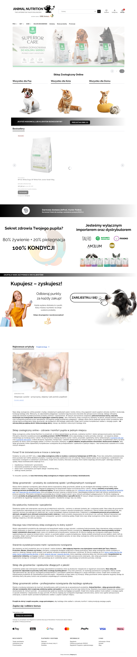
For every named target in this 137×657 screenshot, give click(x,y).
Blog (100, 645)
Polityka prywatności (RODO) (79, 643)
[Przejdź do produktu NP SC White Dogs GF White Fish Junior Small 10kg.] (41, 155)
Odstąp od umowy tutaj (48, 643)
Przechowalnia (17, 645)
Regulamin (73, 641)
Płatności (44, 641)
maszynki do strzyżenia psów (29, 492)
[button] (99, 11)
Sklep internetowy (67, 654)
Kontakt (101, 643)
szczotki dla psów (99, 490)
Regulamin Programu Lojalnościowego (81, 645)
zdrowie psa (19, 393)
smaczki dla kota (63, 554)
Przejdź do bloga (41, 347)
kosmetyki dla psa (116, 438)
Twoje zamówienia (18, 641)
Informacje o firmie (104, 641)
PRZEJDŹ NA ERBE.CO (80, 122)
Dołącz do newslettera (24, 615)
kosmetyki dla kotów (23, 440)
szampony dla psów (85, 490)
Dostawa (44, 645)
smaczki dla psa (50, 554)
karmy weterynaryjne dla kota (27, 554)
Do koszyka (23, 192)
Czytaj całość (19, 400)
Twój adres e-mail (18, 612)
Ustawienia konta (18, 643)
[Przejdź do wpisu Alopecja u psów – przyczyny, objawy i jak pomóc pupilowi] (40, 372)
